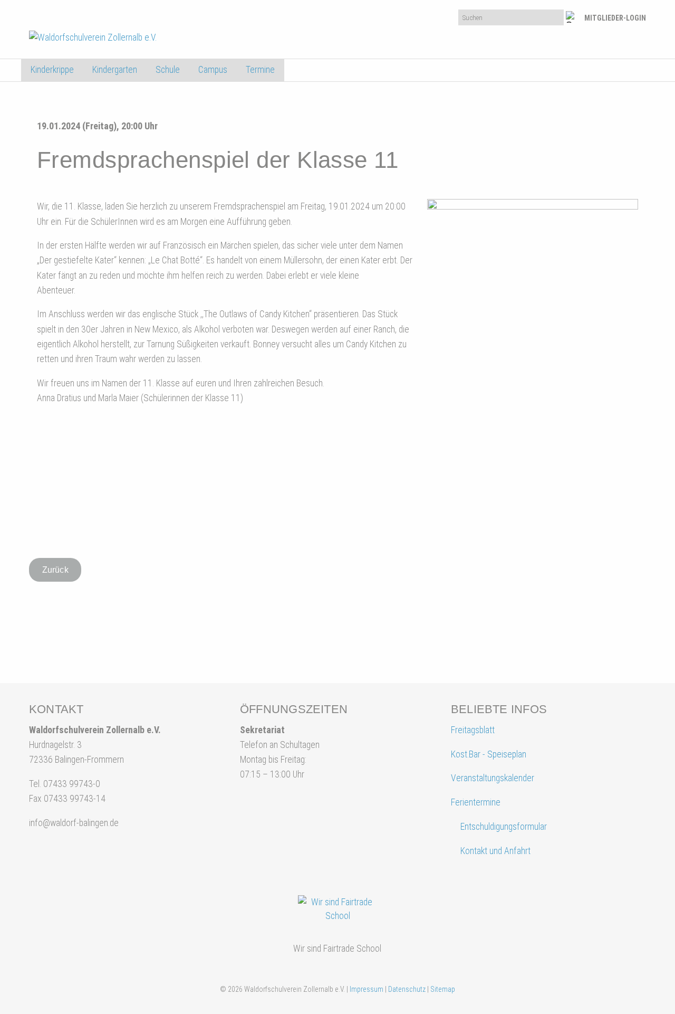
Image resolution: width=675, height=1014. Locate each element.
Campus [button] (212, 69)
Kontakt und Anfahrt (494, 851)
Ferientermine (475, 802)
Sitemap (442, 989)
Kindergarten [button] (114, 69)
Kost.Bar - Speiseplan (488, 754)
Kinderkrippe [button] (52, 69)
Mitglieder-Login (615, 18)
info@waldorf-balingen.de (74, 823)
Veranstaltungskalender (492, 778)
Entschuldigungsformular (503, 826)
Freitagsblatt (473, 730)
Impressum (366, 989)
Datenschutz (407, 989)
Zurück (55, 569)
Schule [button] (168, 69)
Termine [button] (260, 69)
